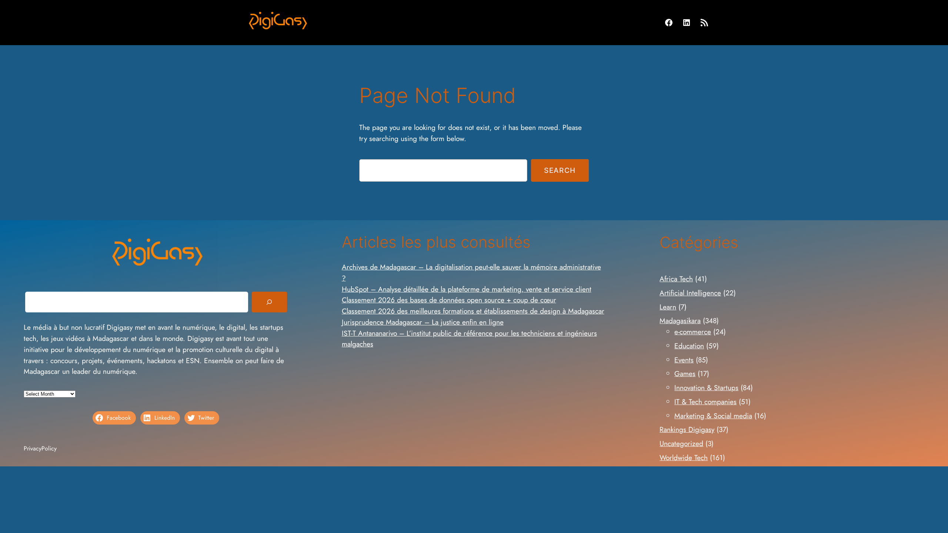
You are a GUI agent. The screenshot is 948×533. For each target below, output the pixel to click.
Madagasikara (680, 320)
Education (689, 346)
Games (684, 373)
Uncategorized (681, 443)
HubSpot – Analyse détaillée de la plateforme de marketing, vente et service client (466, 289)
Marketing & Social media (713, 415)
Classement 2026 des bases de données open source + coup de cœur (449, 300)
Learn (668, 307)
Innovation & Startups (706, 387)
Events (684, 360)
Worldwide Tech (684, 457)
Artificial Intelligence (690, 293)
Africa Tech (676, 279)
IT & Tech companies (705, 401)
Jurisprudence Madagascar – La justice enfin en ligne (423, 322)
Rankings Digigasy (687, 429)
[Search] (269, 302)
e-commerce (692, 331)
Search (560, 170)
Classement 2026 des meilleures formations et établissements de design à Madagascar (473, 311)
